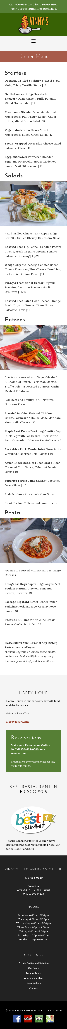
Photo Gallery (33, 983)
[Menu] (33, 41)
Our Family (33, 968)
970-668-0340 (24, 4)
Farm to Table (33, 973)
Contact (33, 988)
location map (47, 8)
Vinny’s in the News (33, 978)
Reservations (18, 761)
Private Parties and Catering (34, 963)
